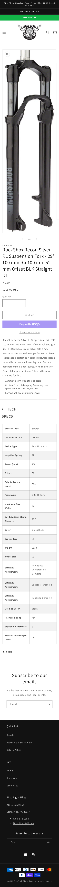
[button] (4, 32)
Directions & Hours (23, 823)
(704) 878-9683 (21, 818)
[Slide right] (36, 239)
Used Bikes (12, 785)
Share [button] (9, 651)
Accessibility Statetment (19, 742)
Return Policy (14, 749)
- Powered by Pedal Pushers (40, 881)
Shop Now (12, 778)
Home (10, 770)
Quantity (6, 296)
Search (10, 735)
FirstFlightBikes (21, 881)
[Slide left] (22, 239)
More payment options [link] (30, 332)
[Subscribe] (48, 704)
